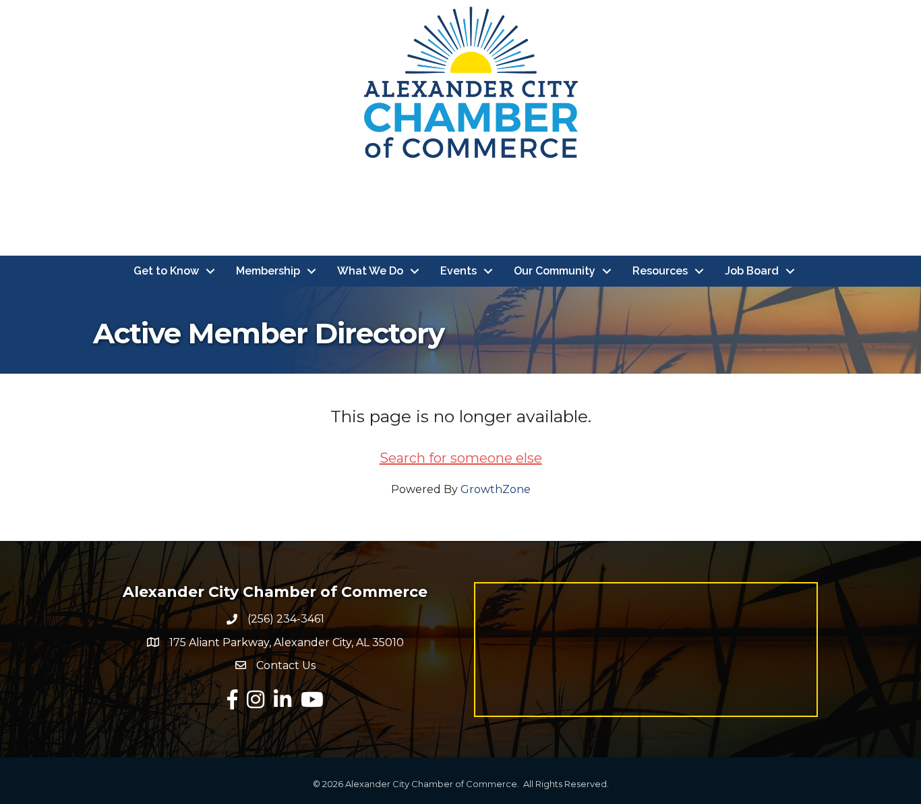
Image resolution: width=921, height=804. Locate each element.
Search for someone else (461, 458)
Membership (268, 270)
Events (458, 270)
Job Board (752, 270)
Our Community (554, 270)
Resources (660, 270)
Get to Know (166, 270)
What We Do (370, 270)
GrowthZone (495, 489)
